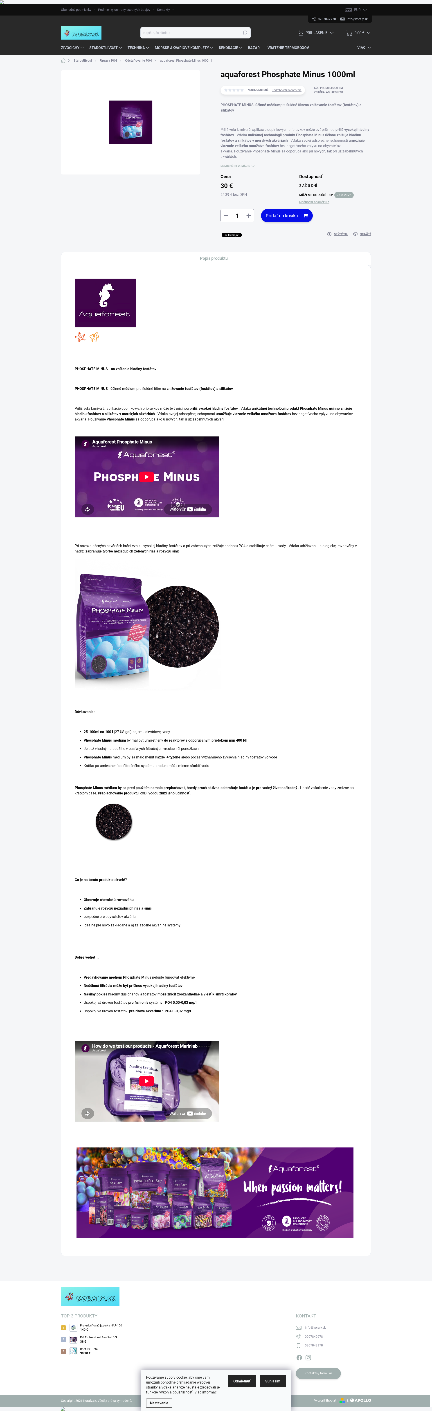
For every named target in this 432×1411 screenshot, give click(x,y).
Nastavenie (159, 1403)
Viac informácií (206, 1392)
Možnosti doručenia (314, 202)
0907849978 (314, 1336)
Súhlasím (272, 1381)
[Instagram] (308, 1356)
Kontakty (163, 9)
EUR (357, 10)
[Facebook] (299, 1356)
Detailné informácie (235, 166)
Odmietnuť (241, 1381)
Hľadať (245, 33)
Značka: (328, 92)
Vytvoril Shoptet (325, 1400)
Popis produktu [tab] (214, 258)
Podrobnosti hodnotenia (287, 90)
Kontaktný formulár (318, 1373)
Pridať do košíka (282, 215)
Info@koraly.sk (315, 1327)
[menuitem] (73, 48)
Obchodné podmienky (76, 9)
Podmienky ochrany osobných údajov (124, 9)
